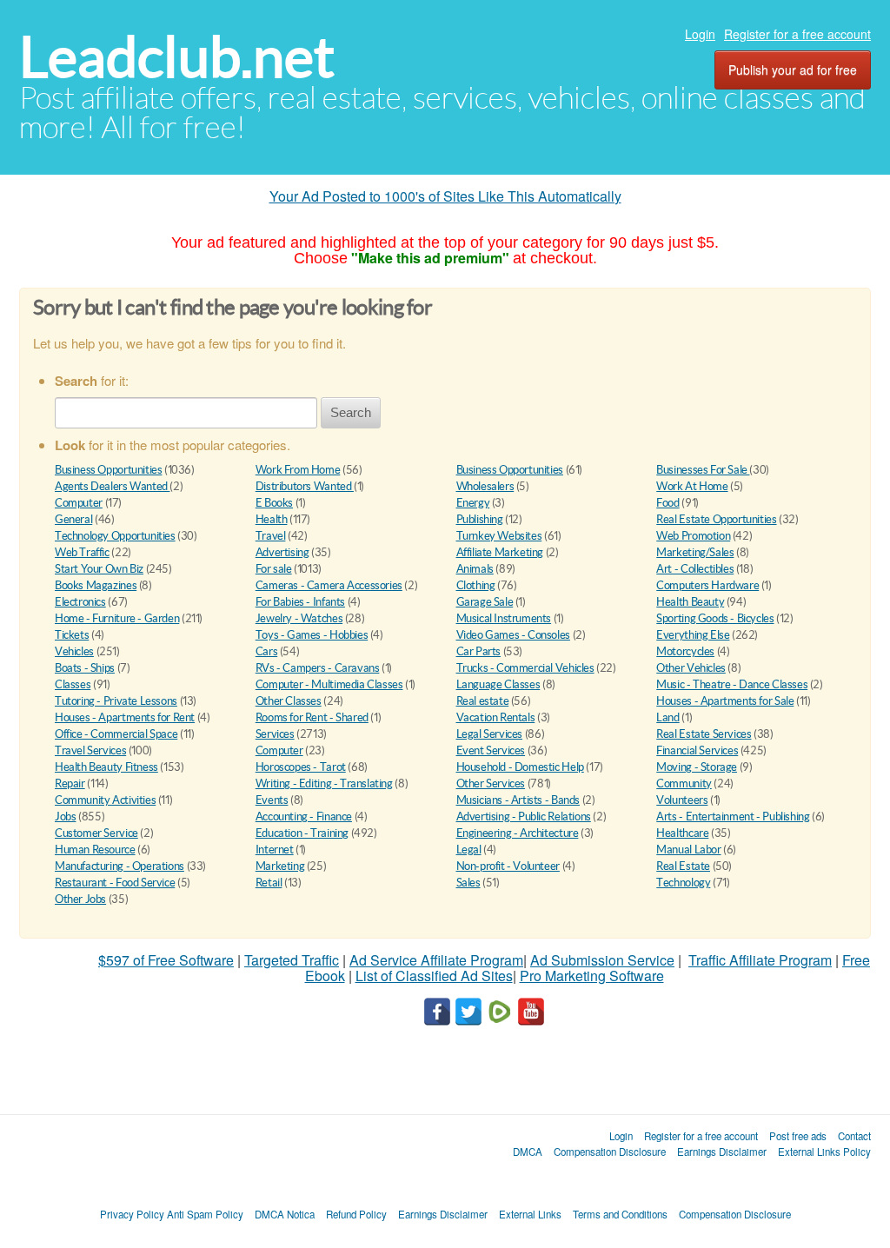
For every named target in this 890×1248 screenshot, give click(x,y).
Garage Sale (485, 601)
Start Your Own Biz (99, 568)
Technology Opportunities (115, 535)
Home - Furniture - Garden (117, 618)
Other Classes (289, 700)
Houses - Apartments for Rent (125, 717)
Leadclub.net (177, 57)
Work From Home (298, 469)
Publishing (479, 519)
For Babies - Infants (300, 601)
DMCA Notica (285, 1214)
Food (667, 502)
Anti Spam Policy (205, 1214)
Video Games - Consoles (513, 634)
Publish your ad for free (792, 69)
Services (275, 733)
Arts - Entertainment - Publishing (732, 816)
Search (350, 412)
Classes (72, 684)
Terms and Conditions (620, 1214)
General (73, 519)
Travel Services (90, 750)
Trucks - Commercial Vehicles (525, 667)
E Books (274, 502)
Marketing (280, 866)
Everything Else (692, 634)
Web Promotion (693, 535)
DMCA (527, 1151)
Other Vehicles (691, 667)
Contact (854, 1136)
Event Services (491, 750)
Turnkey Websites (499, 535)
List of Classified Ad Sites (434, 976)
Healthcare (682, 833)
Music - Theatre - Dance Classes (731, 684)
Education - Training (302, 833)
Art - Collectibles (695, 568)
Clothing (475, 585)
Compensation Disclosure (610, 1151)
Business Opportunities (108, 469)
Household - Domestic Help (520, 766)
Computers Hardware (707, 585)
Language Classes (498, 684)
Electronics (80, 601)
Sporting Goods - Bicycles (715, 618)
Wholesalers (485, 486)
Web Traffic (82, 552)
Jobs (65, 816)
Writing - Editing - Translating (324, 783)
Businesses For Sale (702, 469)
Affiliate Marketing (500, 552)
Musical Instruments (504, 618)
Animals (475, 568)
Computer (79, 502)
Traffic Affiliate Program (760, 960)
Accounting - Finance (304, 816)
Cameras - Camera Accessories (329, 585)
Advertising (282, 552)
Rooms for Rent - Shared (312, 717)
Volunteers (681, 800)
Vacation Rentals (495, 717)
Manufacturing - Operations (119, 866)
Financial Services (697, 750)
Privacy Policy (132, 1214)
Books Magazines (95, 585)
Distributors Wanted (305, 486)
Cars (266, 651)
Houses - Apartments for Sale (725, 700)
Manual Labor (688, 849)
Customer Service (96, 833)
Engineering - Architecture (517, 833)
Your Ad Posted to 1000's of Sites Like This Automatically (445, 196)
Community (684, 783)
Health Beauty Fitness (106, 766)
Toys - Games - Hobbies (312, 634)
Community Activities (105, 800)
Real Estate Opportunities (716, 519)
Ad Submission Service (602, 960)
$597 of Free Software (166, 960)
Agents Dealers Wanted (112, 486)
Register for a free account (797, 34)
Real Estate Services (703, 733)
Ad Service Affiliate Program (436, 960)
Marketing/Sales (695, 552)
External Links (530, 1214)
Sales (468, 882)
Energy (473, 502)
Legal (469, 849)
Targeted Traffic (291, 960)
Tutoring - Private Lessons (116, 700)
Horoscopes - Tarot (301, 766)
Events (272, 800)
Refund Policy (356, 1214)
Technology (683, 882)
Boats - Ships (85, 667)
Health (272, 519)
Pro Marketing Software (592, 976)
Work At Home (691, 486)
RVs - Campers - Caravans (318, 667)
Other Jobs (80, 899)
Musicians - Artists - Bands (518, 800)
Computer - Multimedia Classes (329, 684)
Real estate (482, 700)
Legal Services (489, 733)
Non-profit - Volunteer (508, 866)
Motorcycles (685, 651)
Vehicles (74, 651)
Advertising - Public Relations (523, 816)
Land (667, 717)
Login (700, 34)
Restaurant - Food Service (115, 882)
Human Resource (95, 849)
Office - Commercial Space (116, 733)
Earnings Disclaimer (722, 1151)
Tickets (72, 634)
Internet (275, 849)
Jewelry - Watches (299, 618)
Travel (271, 535)
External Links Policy (824, 1151)
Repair (70, 783)
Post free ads (798, 1136)
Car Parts (478, 651)
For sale (274, 568)
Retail (269, 882)
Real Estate (683, 866)
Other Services (491, 783)
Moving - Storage (696, 766)
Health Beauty (690, 601)
